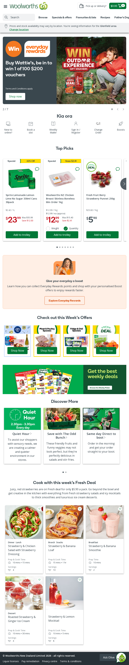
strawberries (30, 489)
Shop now (15, 96)
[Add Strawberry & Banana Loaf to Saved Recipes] (79, 508)
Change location (19, 29)
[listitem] (63, 472)
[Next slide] (123, 109)
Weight (55, 228)
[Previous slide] (118, 109)
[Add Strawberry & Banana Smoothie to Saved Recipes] (120, 508)
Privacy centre (49, 661)
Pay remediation (30, 661)
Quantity (73, 228)
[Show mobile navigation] (6, 5)
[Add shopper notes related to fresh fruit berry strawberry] (117, 169)
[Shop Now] (17, 341)
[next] (123, 184)
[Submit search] (6, 17)
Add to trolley (21, 235)
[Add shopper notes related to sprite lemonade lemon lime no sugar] (37, 169)
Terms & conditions (70, 661)
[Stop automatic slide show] (112, 109)
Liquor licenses (11, 661)
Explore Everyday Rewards (64, 300)
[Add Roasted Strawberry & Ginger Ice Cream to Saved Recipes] (39, 579)
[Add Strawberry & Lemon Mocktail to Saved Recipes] (79, 579)
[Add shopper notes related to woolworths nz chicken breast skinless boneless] (77, 169)
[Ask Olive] (121, 658)
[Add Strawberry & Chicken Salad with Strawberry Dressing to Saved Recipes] (39, 508)
